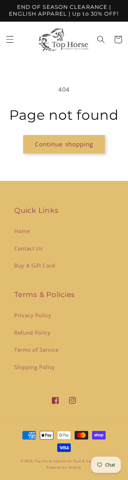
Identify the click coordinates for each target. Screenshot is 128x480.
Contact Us (28, 248)
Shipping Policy (34, 367)
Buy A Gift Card (34, 265)
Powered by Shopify (64, 467)
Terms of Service (36, 350)
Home (22, 231)
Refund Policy (32, 332)
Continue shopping (64, 144)
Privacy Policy (32, 315)
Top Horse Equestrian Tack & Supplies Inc (70, 461)
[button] (9, 39)
